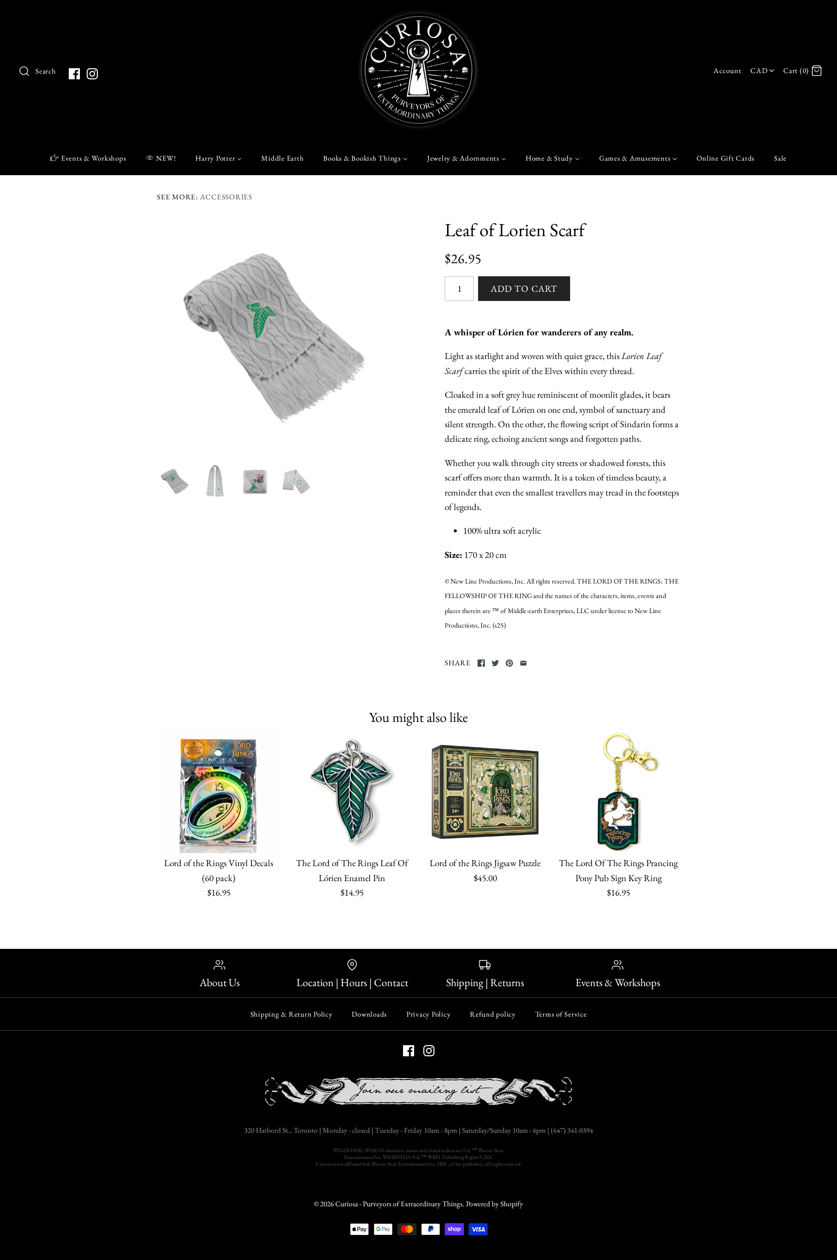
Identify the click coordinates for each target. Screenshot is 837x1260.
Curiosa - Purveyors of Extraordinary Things (399, 1204)
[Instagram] (92, 73)
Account (727, 70)
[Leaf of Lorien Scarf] (274, 336)
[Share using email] (523, 663)
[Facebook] (74, 73)
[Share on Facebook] (481, 663)
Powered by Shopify (494, 1204)
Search (45, 71)
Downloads (369, 1014)
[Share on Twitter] (495, 663)
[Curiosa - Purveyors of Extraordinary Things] (418, 17)
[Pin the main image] (509, 663)
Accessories (226, 197)
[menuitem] (88, 157)
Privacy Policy (428, 1014)
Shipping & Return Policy (291, 1014)
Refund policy (493, 1014)
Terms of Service (561, 1014)
